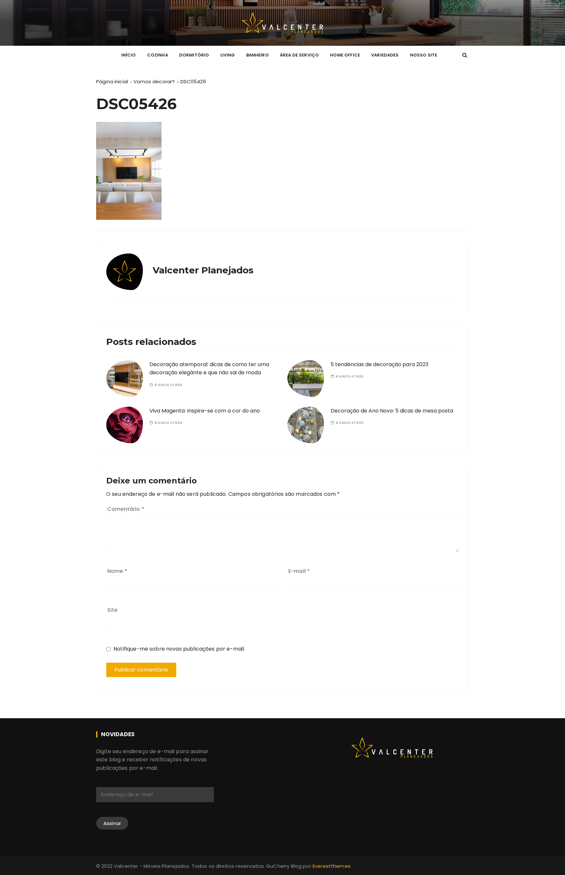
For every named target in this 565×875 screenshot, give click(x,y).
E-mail (299, 571)
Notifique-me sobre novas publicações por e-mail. (179, 649)
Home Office (345, 55)
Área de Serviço (299, 55)
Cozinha (157, 55)
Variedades (385, 55)
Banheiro (257, 55)
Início (128, 55)
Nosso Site (423, 55)
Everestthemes (332, 866)
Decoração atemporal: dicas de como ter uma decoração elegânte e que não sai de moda (209, 369)
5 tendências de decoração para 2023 (379, 364)
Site (112, 610)
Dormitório (194, 55)
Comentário (125, 509)
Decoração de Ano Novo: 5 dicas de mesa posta (392, 410)
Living (227, 55)
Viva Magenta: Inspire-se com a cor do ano (204, 410)
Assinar (112, 823)
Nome (117, 571)
